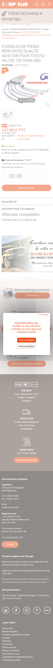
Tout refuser (43, 315)
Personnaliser (26, 346)
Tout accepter (26, 340)
